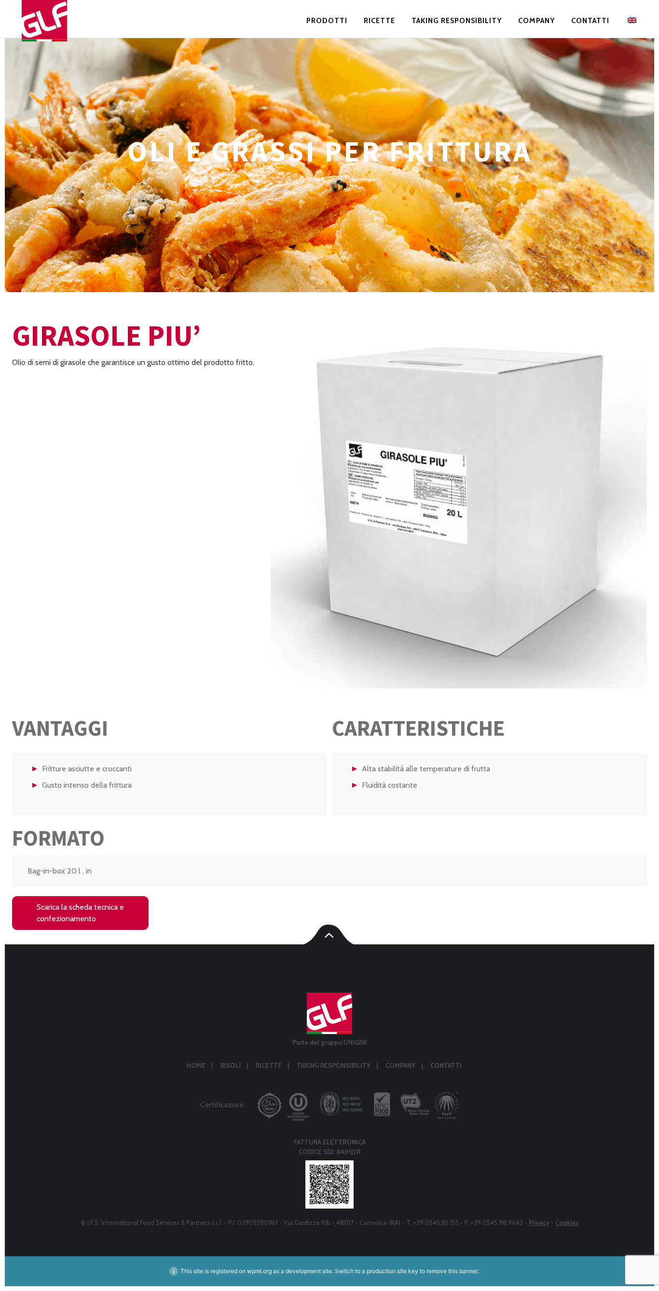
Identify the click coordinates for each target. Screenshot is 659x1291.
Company (536, 21)
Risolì (230, 1065)
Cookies (566, 1222)
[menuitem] (631, 22)
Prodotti (326, 21)
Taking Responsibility (457, 21)
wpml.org (259, 1271)
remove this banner (452, 1271)
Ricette (379, 21)
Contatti (590, 21)
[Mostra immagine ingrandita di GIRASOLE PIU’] (459, 501)
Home (196, 1065)
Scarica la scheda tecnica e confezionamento (93, 912)
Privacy (539, 1222)
